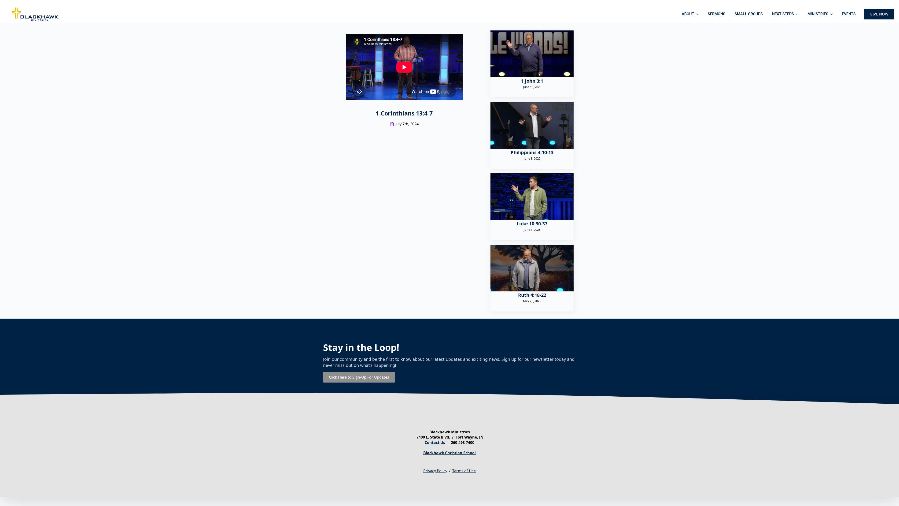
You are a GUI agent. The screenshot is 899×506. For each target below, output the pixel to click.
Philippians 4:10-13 (532, 152)
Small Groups (749, 14)
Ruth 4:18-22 (532, 295)
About (688, 14)
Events (849, 14)
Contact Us (435, 442)
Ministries (817, 14)
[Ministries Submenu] (832, 14)
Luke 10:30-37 (532, 224)
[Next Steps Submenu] (798, 14)
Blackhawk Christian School (449, 452)
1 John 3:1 (532, 81)
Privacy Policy (435, 470)
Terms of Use (464, 470)
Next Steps (783, 14)
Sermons (716, 14)
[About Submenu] (698, 14)
